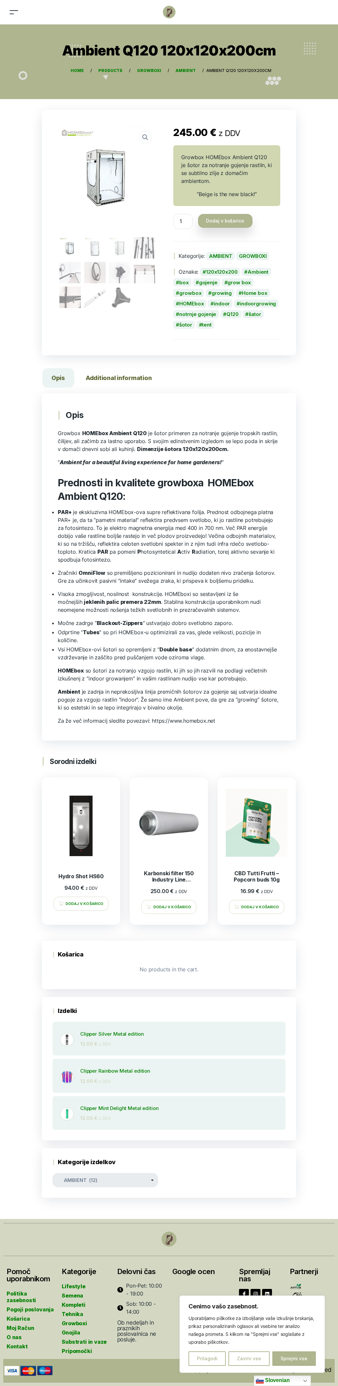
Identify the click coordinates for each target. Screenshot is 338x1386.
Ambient (258, 272)
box (184, 282)
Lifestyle (73, 1286)
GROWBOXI (253, 256)
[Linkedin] (267, 1294)
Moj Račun (20, 1328)
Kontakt (17, 1346)
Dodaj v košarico (225, 221)
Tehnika (72, 1314)
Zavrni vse (249, 1358)
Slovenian (276, 1380)
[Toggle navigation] (13, 12)
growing (222, 293)
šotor (185, 325)
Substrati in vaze (84, 1341)
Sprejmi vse (294, 1358)
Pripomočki (77, 1351)
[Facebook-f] (244, 1294)
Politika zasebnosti (21, 1296)
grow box (239, 282)
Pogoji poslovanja (30, 1309)
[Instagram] (255, 1294)
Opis (58, 377)
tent (206, 325)
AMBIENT (220, 256)
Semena (72, 1295)
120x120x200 (222, 272)
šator (255, 314)
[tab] (58, 379)
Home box (254, 293)
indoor (222, 303)
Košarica (18, 1318)
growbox (190, 293)
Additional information (119, 377)
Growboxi (74, 1323)
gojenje (208, 282)
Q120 (232, 314)
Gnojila (71, 1332)
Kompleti (73, 1304)
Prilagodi (207, 1358)
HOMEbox (191, 303)
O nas (14, 1337)
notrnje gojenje (197, 314)
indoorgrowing (258, 303)
